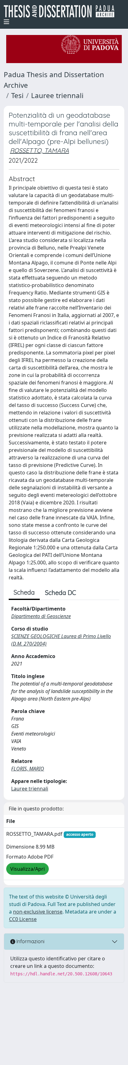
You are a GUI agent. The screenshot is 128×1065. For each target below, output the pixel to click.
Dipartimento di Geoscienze (41, 616)
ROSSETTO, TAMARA (39, 150)
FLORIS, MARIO (27, 768)
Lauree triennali (57, 95)
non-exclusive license (37, 911)
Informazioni (29, 941)
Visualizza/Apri (27, 868)
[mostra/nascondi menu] (6, 22)
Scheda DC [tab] (60, 593)
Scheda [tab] (24, 592)
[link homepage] (61, 11)
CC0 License (23, 919)
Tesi (17, 95)
